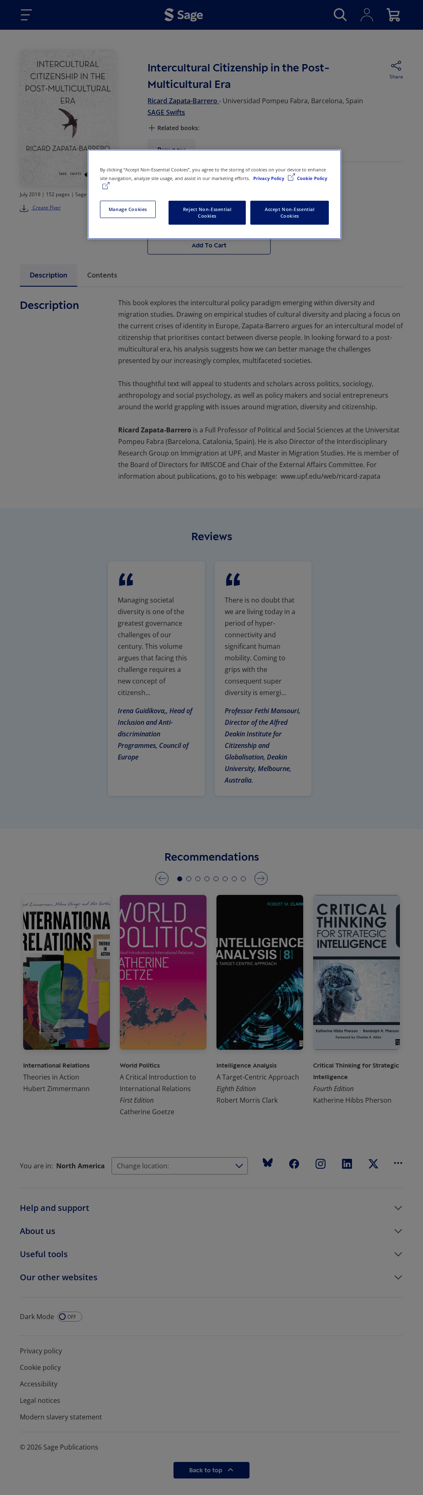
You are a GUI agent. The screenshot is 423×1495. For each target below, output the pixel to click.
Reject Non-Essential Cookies (207, 212)
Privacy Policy (269, 178)
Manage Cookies (128, 209)
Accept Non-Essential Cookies (289, 212)
